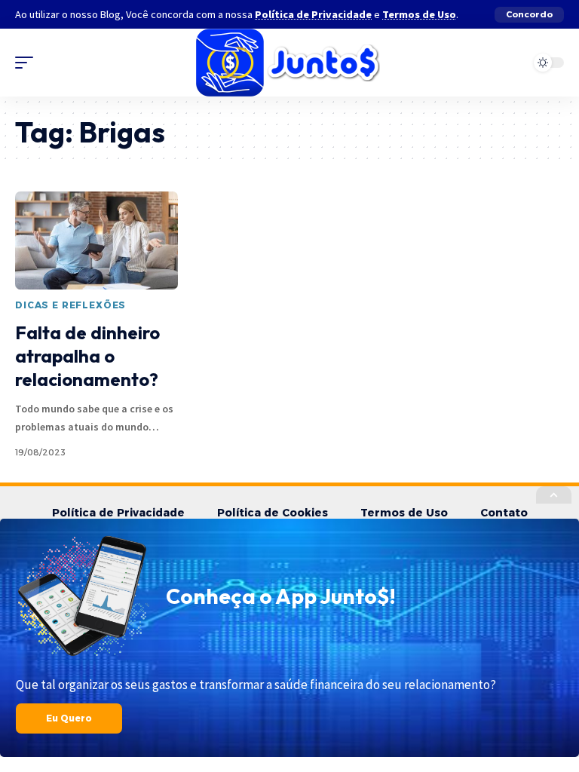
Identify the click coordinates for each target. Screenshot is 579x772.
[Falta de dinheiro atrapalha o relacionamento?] (96, 240)
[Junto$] (289, 62)
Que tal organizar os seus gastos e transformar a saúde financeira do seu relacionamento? (256, 684)
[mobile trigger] (28, 63)
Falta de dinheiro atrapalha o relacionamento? (87, 356)
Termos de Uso (419, 14)
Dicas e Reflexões (70, 305)
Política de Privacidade (313, 14)
